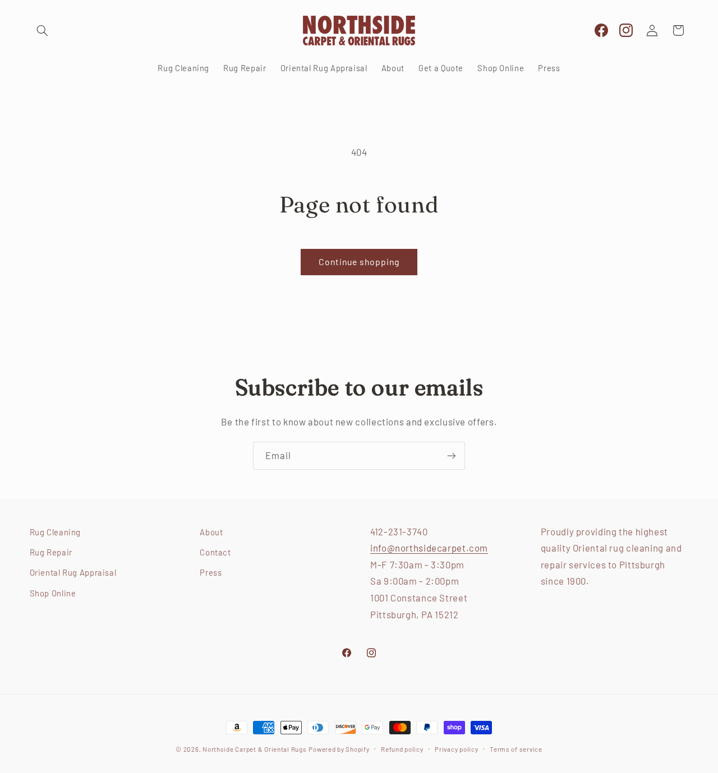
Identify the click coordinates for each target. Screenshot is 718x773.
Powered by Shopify (339, 749)
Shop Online (53, 593)
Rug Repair (51, 552)
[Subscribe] (451, 455)
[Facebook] (601, 30)
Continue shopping (359, 261)
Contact (215, 552)
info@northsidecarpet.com (429, 547)
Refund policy (402, 749)
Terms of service (516, 749)
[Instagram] (626, 30)
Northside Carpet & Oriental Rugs (254, 749)
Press (211, 572)
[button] (43, 30)
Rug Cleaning (55, 532)
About (211, 532)
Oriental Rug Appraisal (73, 572)
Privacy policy (456, 749)
